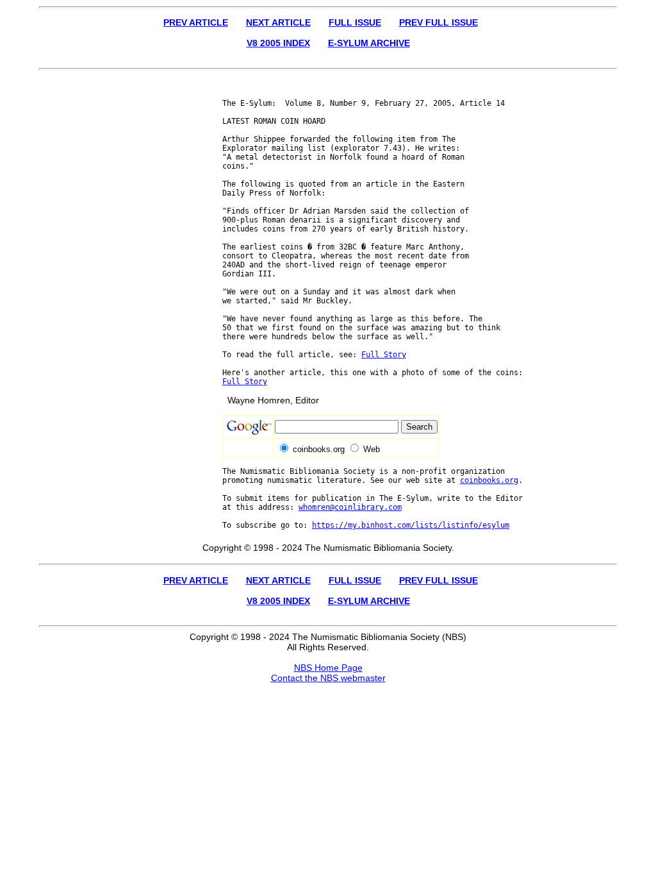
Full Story (383, 354)
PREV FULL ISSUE (438, 22)
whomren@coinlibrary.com (350, 507)
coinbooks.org (489, 480)
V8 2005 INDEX (278, 43)
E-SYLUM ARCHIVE (369, 43)
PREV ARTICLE (195, 22)
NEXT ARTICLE (278, 22)
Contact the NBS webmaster (328, 678)
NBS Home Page (328, 667)
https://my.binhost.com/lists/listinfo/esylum (410, 525)
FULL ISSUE (355, 22)
